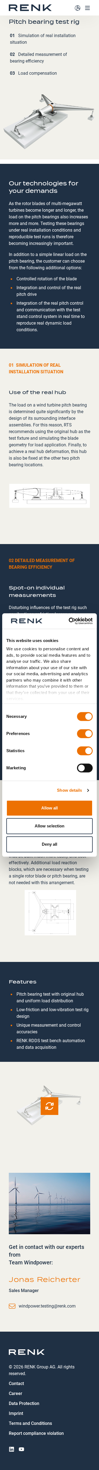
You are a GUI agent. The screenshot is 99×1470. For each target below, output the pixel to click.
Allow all (49, 808)
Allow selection (50, 826)
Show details (69, 790)
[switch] (85, 733)
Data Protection (24, 1403)
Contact (16, 1383)
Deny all (49, 844)
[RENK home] (30, 7)
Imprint (16, 1413)
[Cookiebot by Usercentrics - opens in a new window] (70, 621)
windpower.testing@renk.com (47, 1306)
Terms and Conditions (30, 1423)
